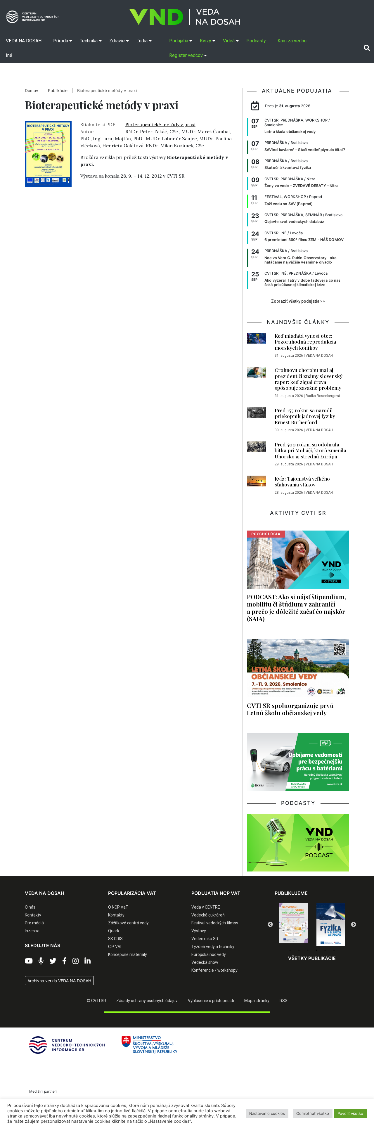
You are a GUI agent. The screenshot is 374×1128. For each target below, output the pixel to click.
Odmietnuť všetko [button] (312, 1113)
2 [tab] (299, 950)
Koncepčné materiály (127, 954)
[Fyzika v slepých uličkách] (293, 924)
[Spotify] (41, 961)
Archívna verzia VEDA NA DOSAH (59, 980)
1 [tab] (290, 950)
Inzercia (32, 930)
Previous (270, 925)
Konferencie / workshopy (214, 970)
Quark (113, 930)
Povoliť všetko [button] (350, 1113)
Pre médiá (34, 923)
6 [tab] (334, 950)
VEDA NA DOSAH (319, 356)
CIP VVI (114, 946)
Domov (31, 90)
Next (353, 925)
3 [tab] (308, 950)
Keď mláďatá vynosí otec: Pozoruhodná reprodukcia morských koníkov (305, 341)
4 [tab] (316, 950)
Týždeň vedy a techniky (212, 946)
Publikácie (58, 90)
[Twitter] (52, 961)
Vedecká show (204, 962)
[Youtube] (29, 961)
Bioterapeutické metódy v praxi (160, 124)
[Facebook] (64, 961)
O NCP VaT (118, 907)
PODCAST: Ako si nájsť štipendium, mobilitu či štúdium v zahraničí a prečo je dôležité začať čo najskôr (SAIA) (296, 607)
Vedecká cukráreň (208, 915)
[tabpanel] (293, 924)
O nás (30, 907)
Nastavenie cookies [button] (267, 1113)
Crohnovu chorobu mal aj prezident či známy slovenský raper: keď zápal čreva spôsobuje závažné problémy (308, 379)
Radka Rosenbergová (323, 396)
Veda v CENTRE (205, 907)
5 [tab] (325, 950)
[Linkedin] (87, 961)
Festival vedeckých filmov (214, 923)
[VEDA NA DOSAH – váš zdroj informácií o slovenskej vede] (184, 17)
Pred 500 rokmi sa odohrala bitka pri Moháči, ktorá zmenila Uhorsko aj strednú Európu (310, 450)
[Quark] (330, 924)
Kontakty (33, 915)
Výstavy (198, 930)
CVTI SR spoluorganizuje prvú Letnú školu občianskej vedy (290, 709)
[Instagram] (75, 961)
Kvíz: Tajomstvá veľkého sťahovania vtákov (302, 481)
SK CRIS (115, 938)
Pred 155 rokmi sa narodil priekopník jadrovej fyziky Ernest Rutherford (305, 416)
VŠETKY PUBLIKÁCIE (312, 958)
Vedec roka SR (204, 938)
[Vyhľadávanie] (367, 48)
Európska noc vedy (208, 954)
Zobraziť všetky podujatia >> (298, 301)
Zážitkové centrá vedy (128, 923)
